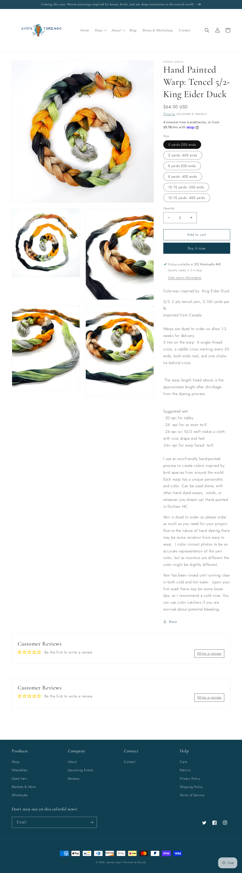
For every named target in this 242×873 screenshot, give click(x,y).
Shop (15, 761)
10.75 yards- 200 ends (186, 187)
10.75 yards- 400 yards (186, 197)
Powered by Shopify (134, 862)
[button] (100, 30)
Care (183, 761)
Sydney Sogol (114, 862)
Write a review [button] (209, 653)
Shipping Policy (191, 786)
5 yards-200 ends (182, 144)
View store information (185, 277)
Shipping (169, 114)
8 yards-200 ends (182, 165)
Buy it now (197, 248)
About (72, 761)
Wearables (19, 770)
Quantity (169, 208)
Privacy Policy (190, 778)
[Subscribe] (91, 822)
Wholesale (19, 795)
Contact (129, 761)
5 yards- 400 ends (182, 155)
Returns (185, 770)
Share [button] (173, 621)
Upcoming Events (80, 770)
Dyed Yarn (19, 778)
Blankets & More (24, 786)
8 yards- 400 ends (182, 176)
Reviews (73, 778)
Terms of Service (192, 795)
